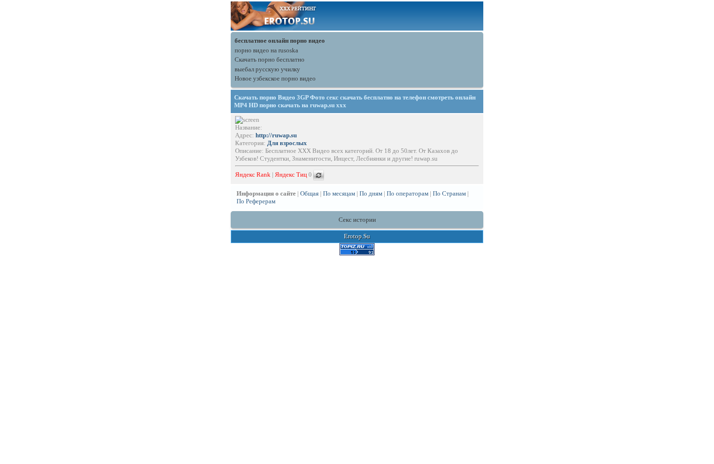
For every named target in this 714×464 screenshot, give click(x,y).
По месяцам (339, 193)
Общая (309, 193)
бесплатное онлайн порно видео (280, 40)
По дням (370, 193)
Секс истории (357, 219)
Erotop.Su (357, 236)
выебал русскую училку (267, 69)
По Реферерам (256, 201)
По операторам (407, 193)
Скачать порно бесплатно (270, 59)
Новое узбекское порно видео (275, 78)
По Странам (449, 193)
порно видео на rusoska (266, 50)
